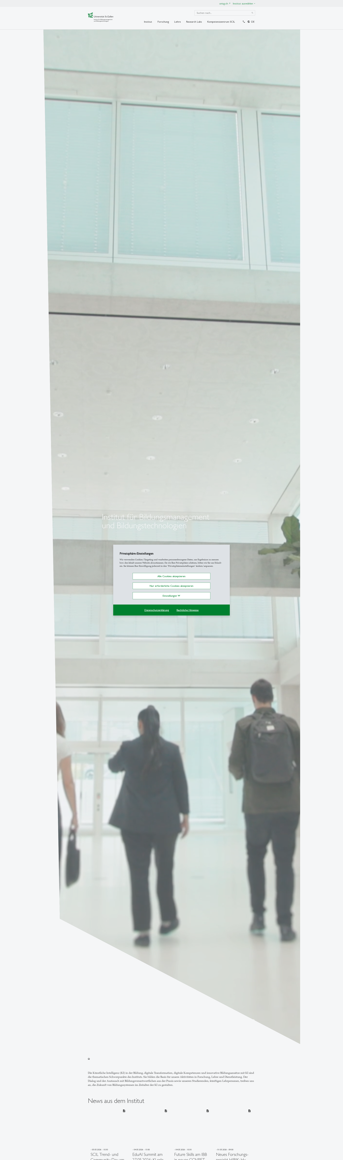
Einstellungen (170, 595)
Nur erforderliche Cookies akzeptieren (171, 585)
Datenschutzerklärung (156, 610)
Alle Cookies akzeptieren (171, 576)
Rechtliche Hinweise (187, 610)
